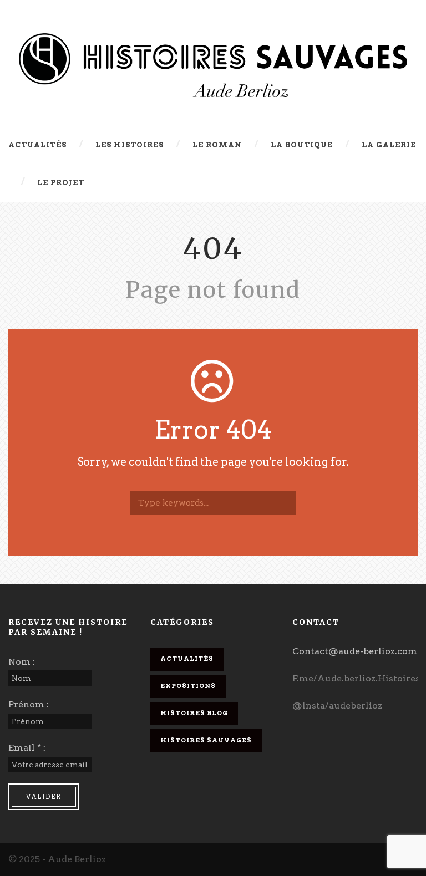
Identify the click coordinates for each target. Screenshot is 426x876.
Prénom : (28, 704)
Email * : (26, 747)
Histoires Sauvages (206, 740)
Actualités (37, 145)
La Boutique (302, 145)
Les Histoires (129, 145)
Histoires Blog (194, 713)
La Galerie (389, 145)
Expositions (188, 686)
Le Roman (217, 145)
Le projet (60, 183)
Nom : (21, 661)
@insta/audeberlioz (337, 705)
